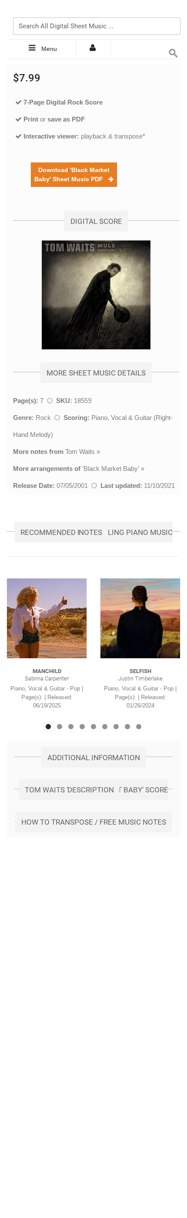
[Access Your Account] (93, 49)
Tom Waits (80, 451)
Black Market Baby (110, 468)
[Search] (171, 11)
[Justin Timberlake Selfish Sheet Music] (140, 618)
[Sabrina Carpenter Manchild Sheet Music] (47, 618)
